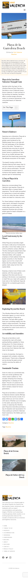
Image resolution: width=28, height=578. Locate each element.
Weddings (7, 535)
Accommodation (9, 532)
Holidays (6, 530)
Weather (7, 544)
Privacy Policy (8, 549)
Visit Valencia (17, 52)
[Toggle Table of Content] (15, 107)
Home (5, 526)
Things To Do (8, 528)
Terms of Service (9, 551)
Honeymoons (8, 537)
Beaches (14, 54)
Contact (6, 546)
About (6, 542)
